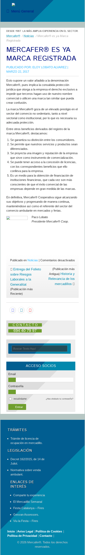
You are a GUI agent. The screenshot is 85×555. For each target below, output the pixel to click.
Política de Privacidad (22, 535)
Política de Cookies (49, 531)
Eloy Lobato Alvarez (49, 67)
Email (12, 374)
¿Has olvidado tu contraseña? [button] (59, 399)
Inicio (11, 531)
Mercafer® (13, 36)
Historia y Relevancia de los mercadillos (61, 279)
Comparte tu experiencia (29, 495)
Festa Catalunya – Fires (28, 508)
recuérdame (20, 398)
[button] (20, 398)
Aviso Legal (25, 531)
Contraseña (15, 386)
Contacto (46, 535)
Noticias (29, 36)
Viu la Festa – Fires (25, 521)
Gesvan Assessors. (26, 514)
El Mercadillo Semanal (27, 501)
